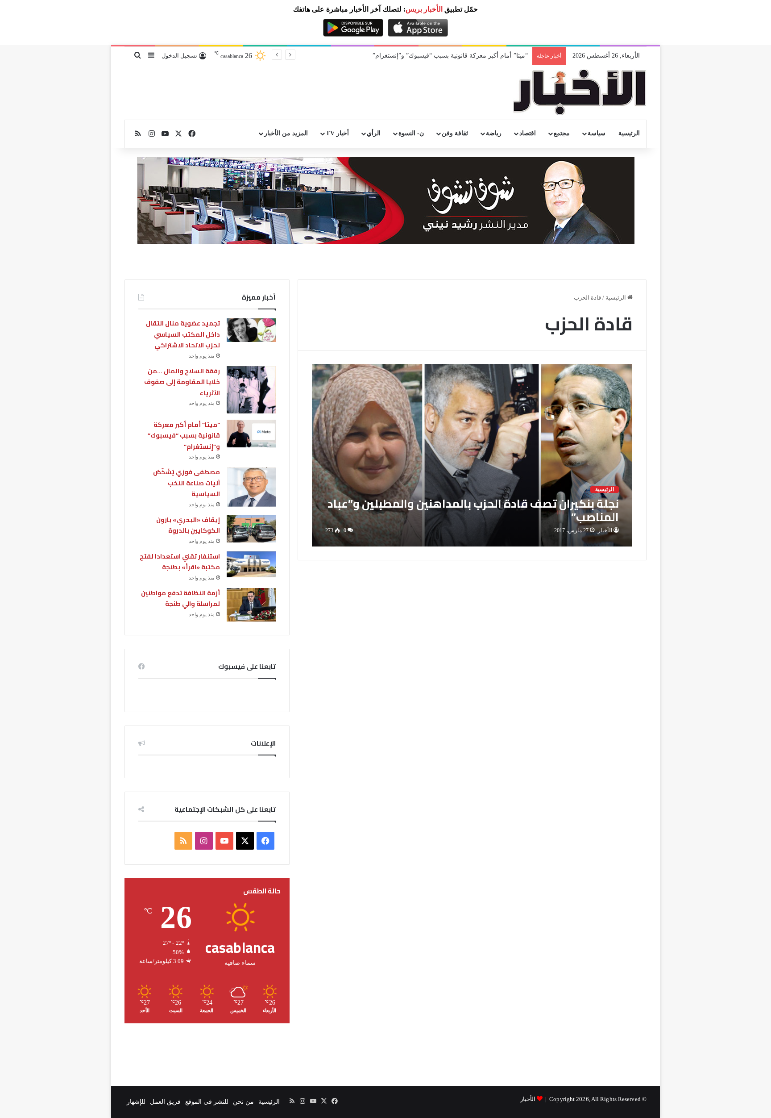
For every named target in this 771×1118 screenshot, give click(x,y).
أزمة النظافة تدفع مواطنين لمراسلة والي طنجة (180, 598)
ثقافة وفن (455, 133)
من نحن (243, 1101)
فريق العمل (165, 1101)
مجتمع (562, 133)
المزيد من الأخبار (286, 133)
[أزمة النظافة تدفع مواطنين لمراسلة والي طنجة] (251, 605)
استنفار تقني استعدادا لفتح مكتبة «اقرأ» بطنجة (180, 562)
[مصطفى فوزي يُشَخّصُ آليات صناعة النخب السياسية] (251, 487)
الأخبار (605, 530)
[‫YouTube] (224, 841)
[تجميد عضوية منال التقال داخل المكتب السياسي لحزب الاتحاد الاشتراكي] (251, 330)
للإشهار (136, 1101)
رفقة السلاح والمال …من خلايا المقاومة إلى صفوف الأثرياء (182, 382)
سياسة (596, 133)
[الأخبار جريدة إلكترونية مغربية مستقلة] (580, 92)
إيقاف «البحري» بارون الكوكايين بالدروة (188, 525)
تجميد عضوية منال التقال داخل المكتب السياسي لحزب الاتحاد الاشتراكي (183, 334)
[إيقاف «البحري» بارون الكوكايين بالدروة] (251, 528)
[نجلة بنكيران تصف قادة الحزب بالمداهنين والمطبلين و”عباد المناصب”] (472, 455)
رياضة (494, 133)
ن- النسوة (411, 133)
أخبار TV (337, 133)
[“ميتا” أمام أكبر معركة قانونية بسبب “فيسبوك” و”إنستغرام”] (251, 433)
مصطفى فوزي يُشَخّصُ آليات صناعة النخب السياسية (186, 483)
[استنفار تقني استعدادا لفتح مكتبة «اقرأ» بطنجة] (251, 564)
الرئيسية (629, 133)
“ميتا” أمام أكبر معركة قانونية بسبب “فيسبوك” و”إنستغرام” (450, 55)
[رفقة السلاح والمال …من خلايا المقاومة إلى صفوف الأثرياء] (251, 389)
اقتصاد (527, 133)
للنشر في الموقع (206, 1101)
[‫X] (245, 841)
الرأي (374, 133)
